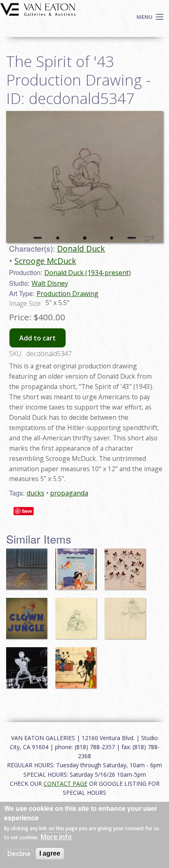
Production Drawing (67, 293)
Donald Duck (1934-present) (87, 272)
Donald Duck (81, 248)
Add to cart (37, 338)
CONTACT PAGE (65, 783)
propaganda (69, 493)
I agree (49, 853)
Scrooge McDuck (45, 260)
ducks (35, 493)
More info (56, 836)
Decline (19, 853)
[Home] (38, 8)
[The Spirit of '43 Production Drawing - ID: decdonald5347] (84, 176)
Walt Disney (50, 283)
